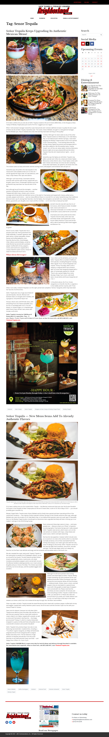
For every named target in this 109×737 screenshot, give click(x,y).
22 (98, 64)
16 (101, 61)
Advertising (77, 2)
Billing (86, 2)
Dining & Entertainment (71, 18)
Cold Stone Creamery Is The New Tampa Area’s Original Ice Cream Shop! (95, 111)
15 (98, 61)
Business (42, 18)
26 (88, 66)
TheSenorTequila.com (13, 320)
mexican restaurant (54, 689)
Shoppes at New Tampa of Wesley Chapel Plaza (47, 409)
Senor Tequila (28, 409)
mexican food (42, 689)
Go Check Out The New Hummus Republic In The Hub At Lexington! (95, 88)
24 (82, 66)
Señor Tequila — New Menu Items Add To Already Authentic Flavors (40, 418)
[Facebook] (92, 44)
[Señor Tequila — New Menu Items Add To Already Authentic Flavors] (42, 440)
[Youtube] (83, 44)
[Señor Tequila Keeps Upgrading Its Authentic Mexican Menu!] (42, 55)
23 (101, 64)
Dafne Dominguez (23, 689)
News (32, 18)
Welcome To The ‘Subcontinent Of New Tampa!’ (94, 94)
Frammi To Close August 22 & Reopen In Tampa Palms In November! (95, 103)
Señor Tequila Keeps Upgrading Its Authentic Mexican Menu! (36, 32)
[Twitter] (88, 44)
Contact (95, 2)
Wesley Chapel (67, 409)
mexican (10, 409)
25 (85, 66)
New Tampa (18, 409)
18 (85, 64)
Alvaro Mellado (11, 689)
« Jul (91, 76)
